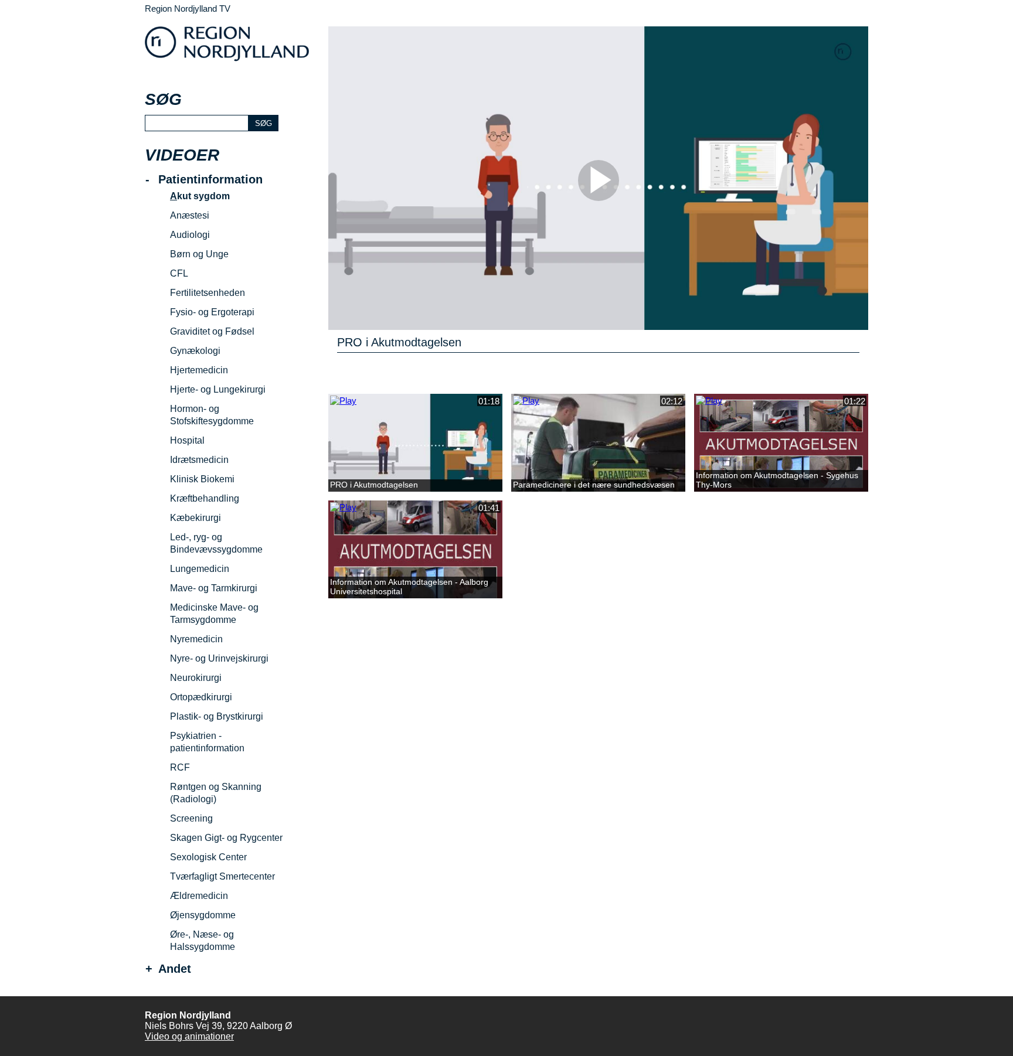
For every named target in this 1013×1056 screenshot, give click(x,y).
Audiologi (190, 235)
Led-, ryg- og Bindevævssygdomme (216, 543)
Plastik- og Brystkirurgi (216, 716)
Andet (174, 969)
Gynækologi (195, 351)
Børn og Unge (199, 254)
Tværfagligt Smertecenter (222, 876)
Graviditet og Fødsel (212, 331)
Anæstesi (189, 215)
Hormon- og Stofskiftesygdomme (212, 415)
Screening (191, 818)
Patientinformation (210, 179)
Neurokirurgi (196, 678)
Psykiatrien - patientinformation (207, 742)
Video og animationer (189, 1036)
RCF (180, 767)
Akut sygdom (200, 196)
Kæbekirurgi (195, 518)
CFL (179, 273)
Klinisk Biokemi (202, 479)
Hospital (187, 440)
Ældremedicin (199, 896)
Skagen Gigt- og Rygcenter (226, 838)
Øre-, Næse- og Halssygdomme (202, 940)
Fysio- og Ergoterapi (212, 312)
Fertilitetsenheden (207, 293)
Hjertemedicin (199, 370)
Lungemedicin (199, 569)
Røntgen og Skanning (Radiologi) (215, 793)
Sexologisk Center (208, 857)
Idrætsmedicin (199, 460)
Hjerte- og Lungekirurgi (218, 389)
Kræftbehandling (204, 498)
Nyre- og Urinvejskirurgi (219, 658)
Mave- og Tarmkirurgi (213, 588)
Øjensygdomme (203, 915)
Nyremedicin (196, 639)
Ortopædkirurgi (201, 697)
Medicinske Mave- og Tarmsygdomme (214, 613)
